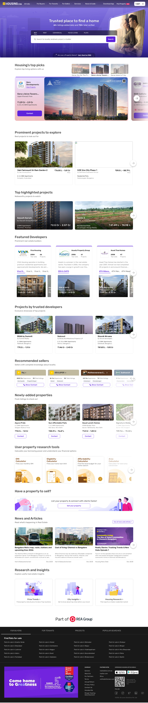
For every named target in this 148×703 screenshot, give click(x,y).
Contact (29, 113)
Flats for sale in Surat (46, 653)
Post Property (123, 4)
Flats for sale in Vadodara (47, 657)
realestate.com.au (106, 671)
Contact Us (88, 687)
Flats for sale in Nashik (116, 657)
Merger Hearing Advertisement (90, 694)
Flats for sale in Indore (11, 653)
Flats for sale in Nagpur (47, 649)
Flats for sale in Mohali (46, 642)
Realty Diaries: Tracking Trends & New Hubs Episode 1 (112, 548)
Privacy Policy (89, 684)
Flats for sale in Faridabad (13, 657)
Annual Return (89, 682)
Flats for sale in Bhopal (116, 646)
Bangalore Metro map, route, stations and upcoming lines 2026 (33, 548)
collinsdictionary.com (107, 679)
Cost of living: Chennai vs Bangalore (71, 547)
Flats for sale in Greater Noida (14, 642)
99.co (101, 676)
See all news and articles (123, 522)
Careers (87, 671)
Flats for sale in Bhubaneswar (84, 657)
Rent (45, 33)
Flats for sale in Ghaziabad (13, 646)
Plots (86, 33)
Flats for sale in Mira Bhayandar (119, 649)
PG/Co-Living (73, 33)
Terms (87, 679)
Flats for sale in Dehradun (82, 642)
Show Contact (31, 385)
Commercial (57, 33)
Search (111, 39)
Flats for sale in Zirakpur (117, 642)
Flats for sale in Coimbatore (48, 646)
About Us (88, 673)
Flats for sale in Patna (116, 653)
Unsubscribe (89, 690)
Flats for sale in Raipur (81, 646)
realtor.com (104, 673)
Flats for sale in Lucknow (12, 649)
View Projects (30, 87)
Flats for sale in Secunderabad (84, 653)
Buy (35, 33)
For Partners (89, 676)
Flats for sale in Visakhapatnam (84, 649)
